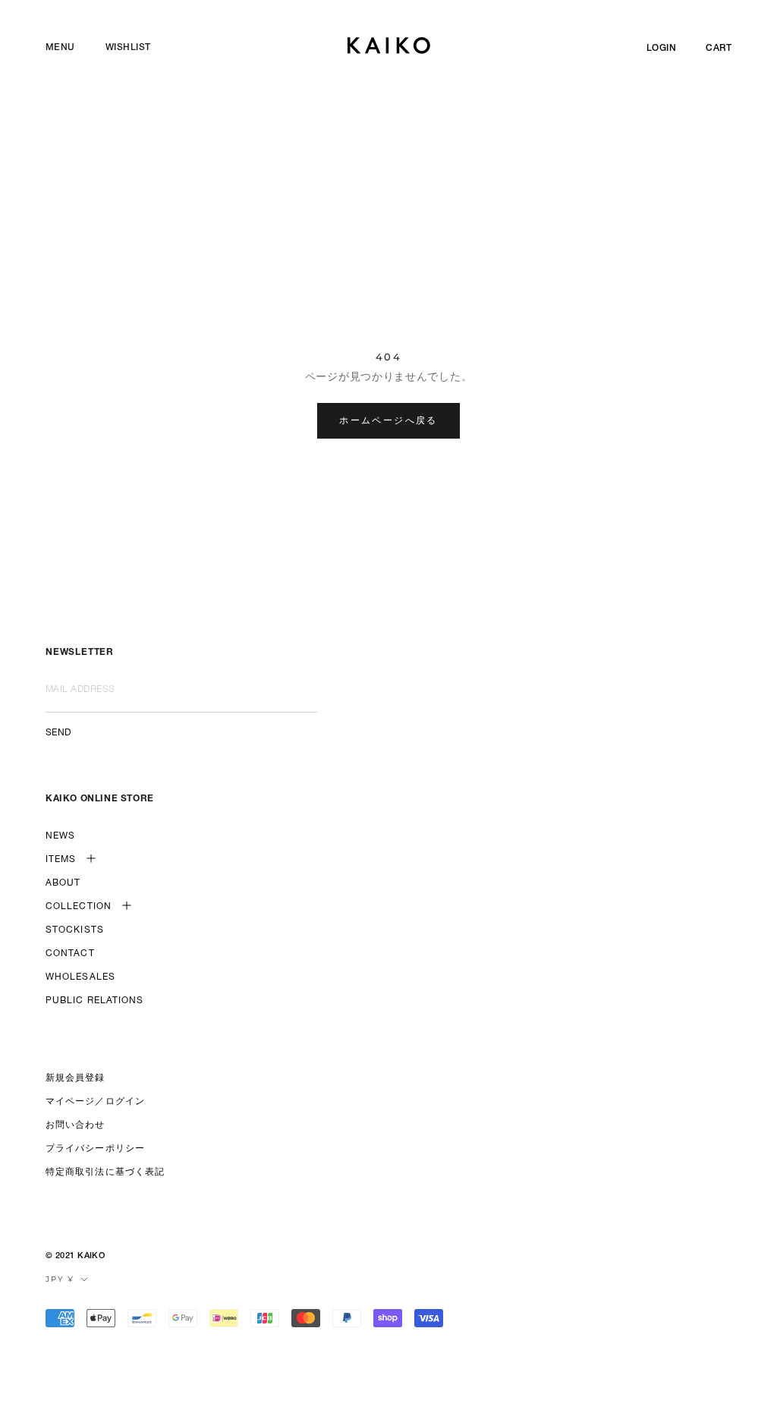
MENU (60, 47)
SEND (58, 733)
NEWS (60, 836)
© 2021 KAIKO (75, 1256)
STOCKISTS (75, 930)
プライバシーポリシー (95, 1148)
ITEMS (61, 859)
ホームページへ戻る (388, 420)
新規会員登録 (75, 1078)
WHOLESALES (80, 977)
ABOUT (63, 883)
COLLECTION (79, 906)
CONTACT (70, 953)
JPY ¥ (60, 1279)
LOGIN (661, 48)
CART (718, 48)
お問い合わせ (75, 1125)
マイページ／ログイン (95, 1101)
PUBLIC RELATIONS (95, 1000)
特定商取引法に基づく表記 (105, 1172)
